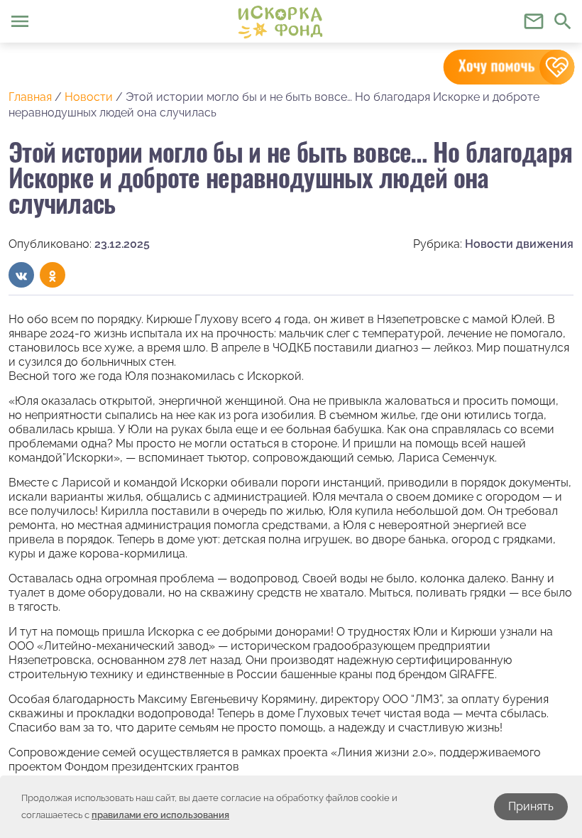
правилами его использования (160, 815)
